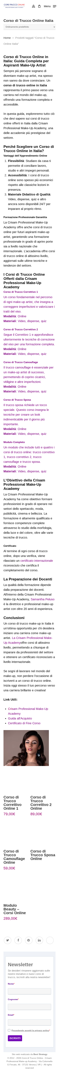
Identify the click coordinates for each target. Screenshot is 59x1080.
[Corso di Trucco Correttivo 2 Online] (42, 779)
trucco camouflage (18, 367)
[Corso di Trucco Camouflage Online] (15, 834)
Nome (11, 984)
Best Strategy (40, 1054)
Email (10, 1015)
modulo (13, 447)
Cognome (13, 999)
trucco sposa (14, 405)
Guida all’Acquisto (20, 718)
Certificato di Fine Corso (24, 723)
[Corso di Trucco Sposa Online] (42, 834)
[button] (50, 6)
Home (7, 37)
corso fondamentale (21, 297)
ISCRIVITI (15, 1038)
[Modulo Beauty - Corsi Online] (15, 888)
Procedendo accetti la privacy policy (30, 1030)
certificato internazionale (36, 560)
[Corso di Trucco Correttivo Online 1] (15, 779)
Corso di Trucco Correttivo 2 (20, 329)
